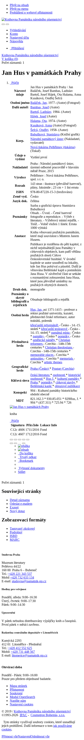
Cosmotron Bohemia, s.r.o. (48, 715)
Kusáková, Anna (41, 125)
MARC (15, 539)
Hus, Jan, (36, 309)
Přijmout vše (10, 736)
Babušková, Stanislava (45, 134)
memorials (67, 358)
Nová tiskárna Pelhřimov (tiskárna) (52, 147)
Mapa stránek (18, 686)
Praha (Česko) (40, 368)
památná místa (60, 332)
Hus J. (50, 378)
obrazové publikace (67, 386)
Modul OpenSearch (22, 697)
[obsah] (23, 449)
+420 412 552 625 (20, 648)
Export (14, 507)
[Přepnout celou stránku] (23, 439)
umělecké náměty (44, 340)
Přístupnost (17, 689)
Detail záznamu (20, 500)
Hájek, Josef (38, 116)
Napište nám (18, 700)
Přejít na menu (19, 8)
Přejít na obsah (19, 5)
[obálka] (24, 446)
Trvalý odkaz (27, 457)
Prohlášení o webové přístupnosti (31, 12)
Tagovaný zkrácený (22, 528)
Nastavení (24, 736)
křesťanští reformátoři (44, 325)
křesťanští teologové (54, 329)
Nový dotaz (17, 511)
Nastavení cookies (21, 704)
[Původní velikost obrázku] (19, 439)
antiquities (37, 358)
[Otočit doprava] (15, 443)
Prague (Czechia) (63, 368)
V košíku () (10, 59)
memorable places (42, 355)
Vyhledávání (18, 30)
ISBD (13, 536)
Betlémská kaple (41, 386)
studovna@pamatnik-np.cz (29, 581)
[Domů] (32, 19)
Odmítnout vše (40, 736)
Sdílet (21, 472)
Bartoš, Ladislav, (41, 111)
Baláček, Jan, (39, 102)
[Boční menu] (3, 24)
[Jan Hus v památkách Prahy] (29, 407)
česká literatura (40, 375)
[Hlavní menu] (7, 24)
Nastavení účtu (19, 37)
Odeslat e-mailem (21, 503)
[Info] (27, 439)
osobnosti (59, 375)
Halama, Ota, (39, 121)
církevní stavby (66, 382)
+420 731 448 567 (23, 651)
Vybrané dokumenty (31, 468)
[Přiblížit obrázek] (11, 439)
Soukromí (16, 693)
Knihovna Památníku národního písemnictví (30, 55)
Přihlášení (17, 48)
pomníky (64, 336)
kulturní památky (68, 378)
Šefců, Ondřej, (39, 130)
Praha (34, 382)
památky (39, 336)
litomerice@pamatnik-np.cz (29, 655)
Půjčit (14, 83)
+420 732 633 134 (22, 577)
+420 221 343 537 (20, 574)
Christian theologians (59, 347)
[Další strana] (23, 443)
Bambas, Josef (39, 107)
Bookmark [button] (25, 460)
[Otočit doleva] (11, 443)
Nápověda (16, 41)
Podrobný (16, 532)
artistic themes (53, 362)
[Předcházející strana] (19, 443)
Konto (14, 34)
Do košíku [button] (25, 453)
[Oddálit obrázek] (15, 439)
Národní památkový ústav (47, 139)
